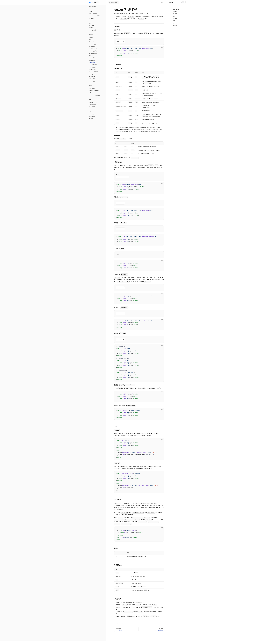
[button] (96, 11)
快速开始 (175, 11)
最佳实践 (175, 25)
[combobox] (120, 41)
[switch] (182, 2)
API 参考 (175, 13)
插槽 (174, 20)
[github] (187, 2)
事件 (174, 16)
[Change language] (177, 2)
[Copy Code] (161, 48)
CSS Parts (175, 23)
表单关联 (175, 18)
